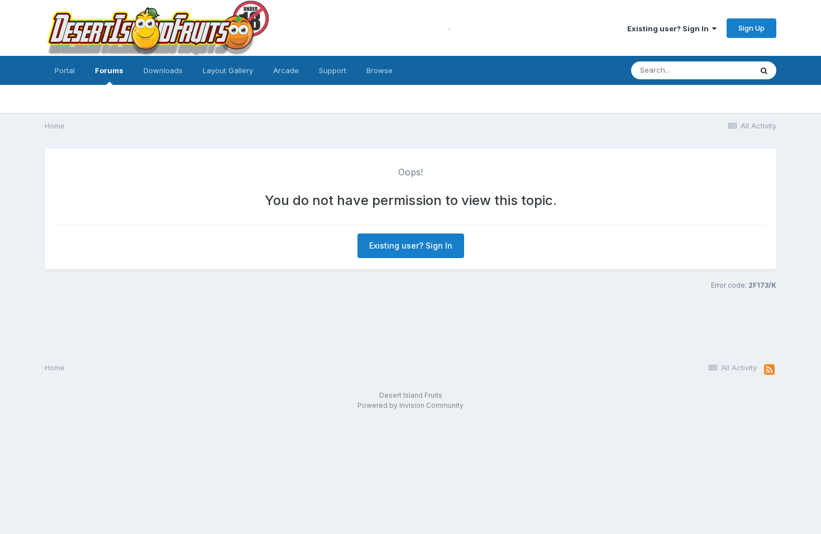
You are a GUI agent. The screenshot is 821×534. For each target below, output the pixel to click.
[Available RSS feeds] (769, 370)
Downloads (163, 70)
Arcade (286, 70)
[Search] (764, 70)
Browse (379, 70)
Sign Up (751, 27)
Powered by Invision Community (410, 405)
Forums (109, 70)
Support (332, 70)
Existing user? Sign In (669, 28)
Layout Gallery (228, 70)
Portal (65, 70)
